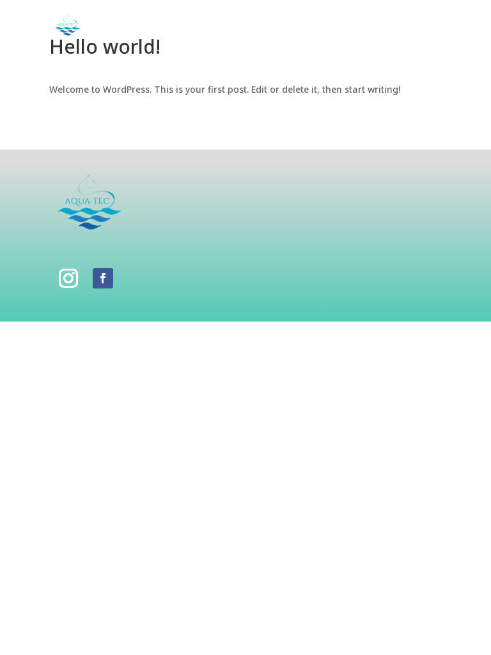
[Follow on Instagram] (68, 278)
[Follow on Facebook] (103, 278)
